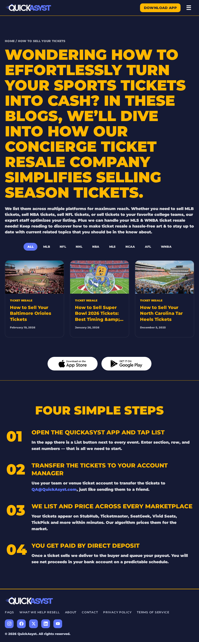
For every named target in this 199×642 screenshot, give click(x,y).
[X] (33, 623)
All (30, 246)
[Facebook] (21, 623)
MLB (46, 246)
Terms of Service (153, 612)
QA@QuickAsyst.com (54, 489)
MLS (112, 246)
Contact (90, 612)
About (71, 612)
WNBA (166, 246)
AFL (148, 246)
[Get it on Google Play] (126, 363)
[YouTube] (57, 623)
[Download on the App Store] (73, 363)
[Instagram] (9, 623)
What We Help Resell (39, 612)
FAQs (9, 612)
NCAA (130, 246)
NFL (63, 246)
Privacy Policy (117, 612)
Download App (160, 8)
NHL (79, 246)
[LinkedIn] (45, 623)
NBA (96, 246)
